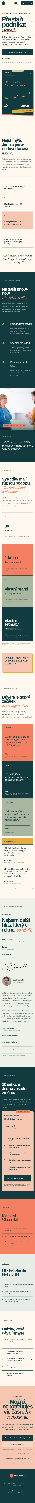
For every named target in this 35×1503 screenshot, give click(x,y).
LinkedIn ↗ (10, 1492)
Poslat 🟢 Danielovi (17, 52)
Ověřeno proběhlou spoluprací (24, 888)
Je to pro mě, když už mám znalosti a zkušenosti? (17, 1359)
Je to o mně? (6, 58)
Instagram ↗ (24, 1492)
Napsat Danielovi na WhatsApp (17, 1438)
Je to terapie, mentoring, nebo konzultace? (17, 1367)
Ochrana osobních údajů (17, 1494)
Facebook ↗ (17, 1492)
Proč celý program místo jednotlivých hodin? (17, 1352)
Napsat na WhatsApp (27, 3)
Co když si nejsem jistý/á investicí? (17, 1374)
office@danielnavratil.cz (17, 1490)
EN (18, 3)
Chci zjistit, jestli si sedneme (17, 1178)
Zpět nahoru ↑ (17, 1497)
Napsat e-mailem (17, 1444)
